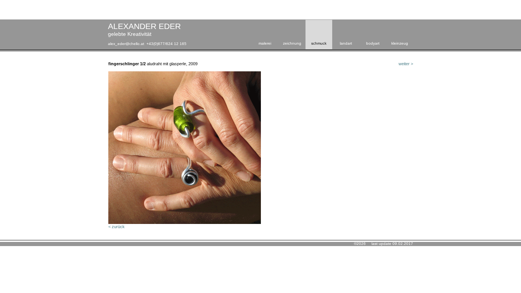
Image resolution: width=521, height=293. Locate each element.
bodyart (372, 43)
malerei (265, 43)
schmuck (318, 43)
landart (346, 43)
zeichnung (292, 43)
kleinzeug (399, 43)
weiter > (406, 63)
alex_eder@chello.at (126, 44)
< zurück (116, 226)
